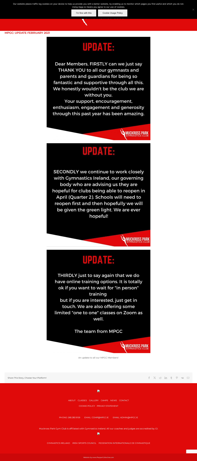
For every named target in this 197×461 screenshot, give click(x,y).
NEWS (113, 400)
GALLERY (93, 400)
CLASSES (82, 400)
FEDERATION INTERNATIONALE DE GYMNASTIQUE (124, 443)
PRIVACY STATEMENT (107, 406)
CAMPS (104, 400)
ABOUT (71, 400)
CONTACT (124, 400)
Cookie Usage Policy (113, 13)
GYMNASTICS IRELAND (58, 443)
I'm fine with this (84, 13)
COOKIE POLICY (87, 406)
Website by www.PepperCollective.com (98, 457)
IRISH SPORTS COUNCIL (84, 443)
